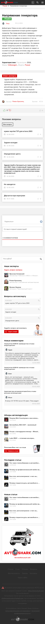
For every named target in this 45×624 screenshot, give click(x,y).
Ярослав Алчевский (16, 274)
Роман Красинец (15, 280)
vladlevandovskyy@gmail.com (12, 598)
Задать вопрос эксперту (13, 270)
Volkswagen (12, 65)
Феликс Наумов (15, 287)
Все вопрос (7, 124)
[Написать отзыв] (32, 2)
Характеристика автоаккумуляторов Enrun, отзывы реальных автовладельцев (20, 392)
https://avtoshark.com (36, 591)
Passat (5, 6)
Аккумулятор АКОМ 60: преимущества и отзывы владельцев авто (19, 344)
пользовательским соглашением (17, 611)
